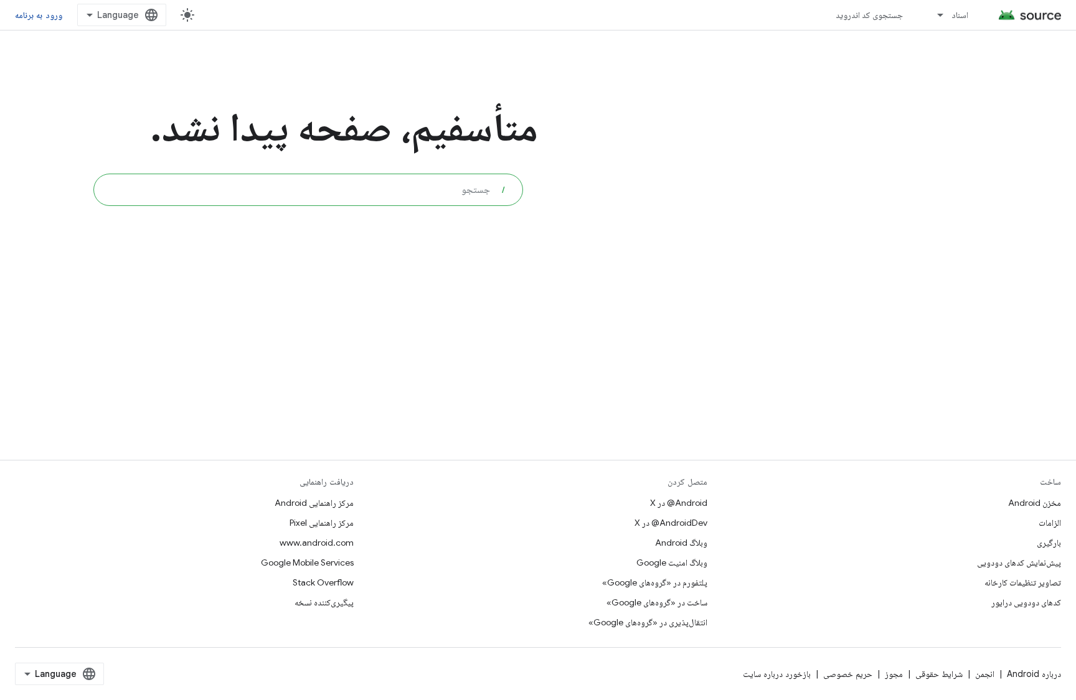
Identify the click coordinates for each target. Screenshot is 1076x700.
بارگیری (1049, 542)
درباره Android (1034, 674)
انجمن (984, 674)
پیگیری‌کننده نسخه (324, 602)
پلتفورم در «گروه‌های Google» (654, 582)
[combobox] (308, 190)
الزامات (1050, 522)
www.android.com (317, 542)
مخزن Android (1034, 502)
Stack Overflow (323, 582)
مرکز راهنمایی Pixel (322, 522)
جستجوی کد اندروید (870, 15)
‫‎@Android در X (678, 502)
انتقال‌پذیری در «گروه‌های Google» (647, 622)
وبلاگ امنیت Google (671, 562)
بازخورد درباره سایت (777, 674)
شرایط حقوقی (939, 674)
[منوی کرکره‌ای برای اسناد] (934, 15)
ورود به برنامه (38, 15)
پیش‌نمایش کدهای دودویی (1019, 562)
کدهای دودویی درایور (1026, 602)
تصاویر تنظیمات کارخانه (1022, 582)
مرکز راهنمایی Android (314, 502)
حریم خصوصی (847, 674)
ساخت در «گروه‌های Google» (656, 602)
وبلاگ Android (681, 542)
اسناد (959, 15)
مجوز (894, 674)
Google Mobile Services (307, 562)
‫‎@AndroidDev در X (671, 522)
